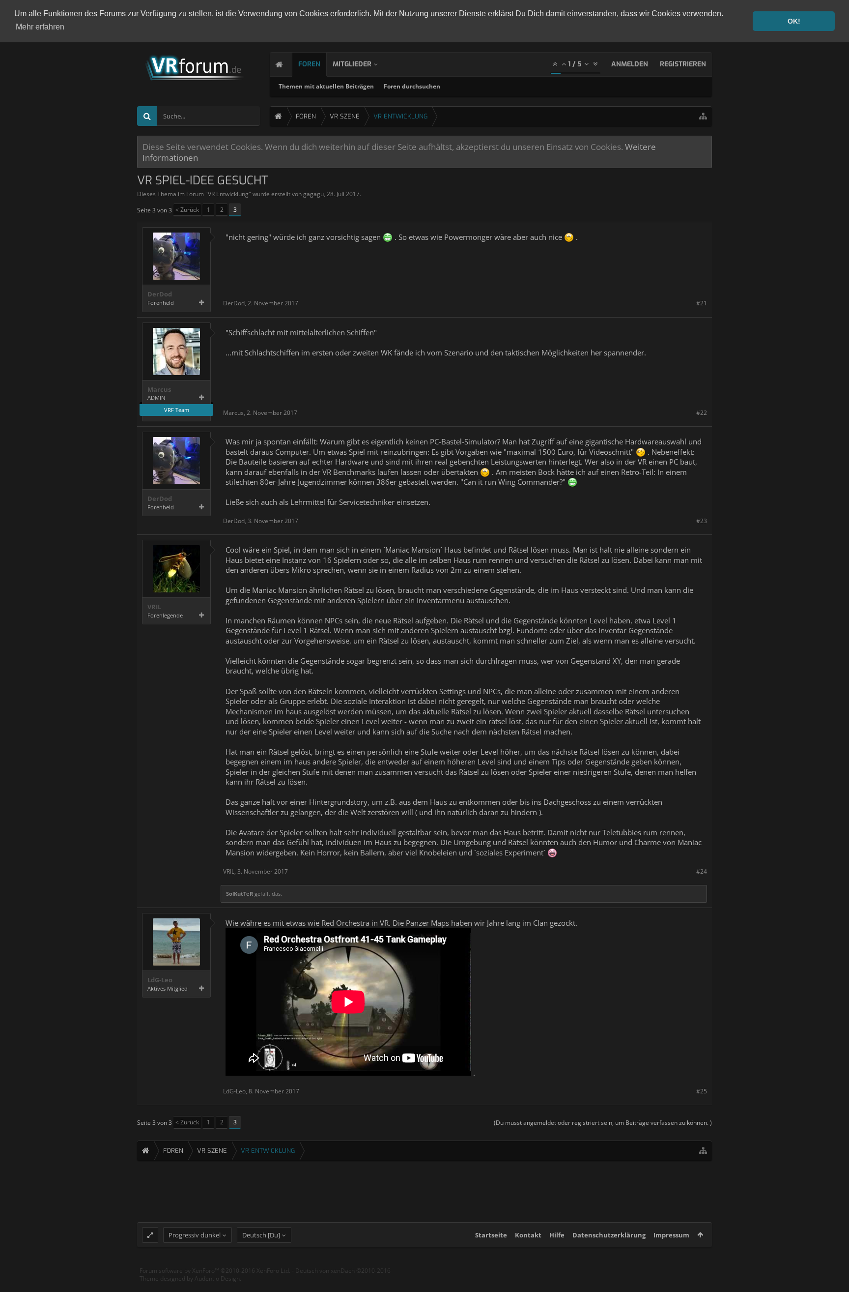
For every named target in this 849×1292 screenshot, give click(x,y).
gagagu (313, 194)
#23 (701, 521)
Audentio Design (217, 1278)
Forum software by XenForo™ (215, 1270)
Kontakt (528, 1235)
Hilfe (557, 1235)
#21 (701, 303)
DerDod (159, 294)
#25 (701, 1091)
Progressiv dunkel (195, 1235)
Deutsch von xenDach (343, 1270)
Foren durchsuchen (412, 86)
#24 (701, 871)
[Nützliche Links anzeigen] (703, 116)
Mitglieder (352, 64)
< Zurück (187, 210)
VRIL (154, 607)
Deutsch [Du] (261, 1235)
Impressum (671, 1235)
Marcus (159, 389)
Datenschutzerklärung (609, 1235)
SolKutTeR (239, 893)
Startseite (491, 1235)
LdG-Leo (159, 980)
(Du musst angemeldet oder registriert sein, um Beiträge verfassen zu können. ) (603, 1122)
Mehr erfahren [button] (40, 27)
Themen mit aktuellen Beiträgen (326, 86)
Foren (309, 64)
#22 (701, 412)
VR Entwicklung (228, 194)
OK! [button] (794, 21)
